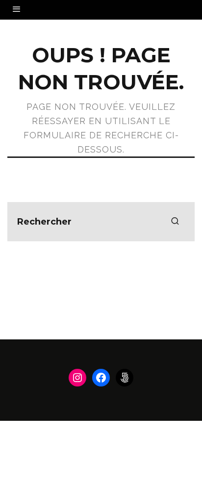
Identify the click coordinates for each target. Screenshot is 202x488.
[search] (175, 221)
